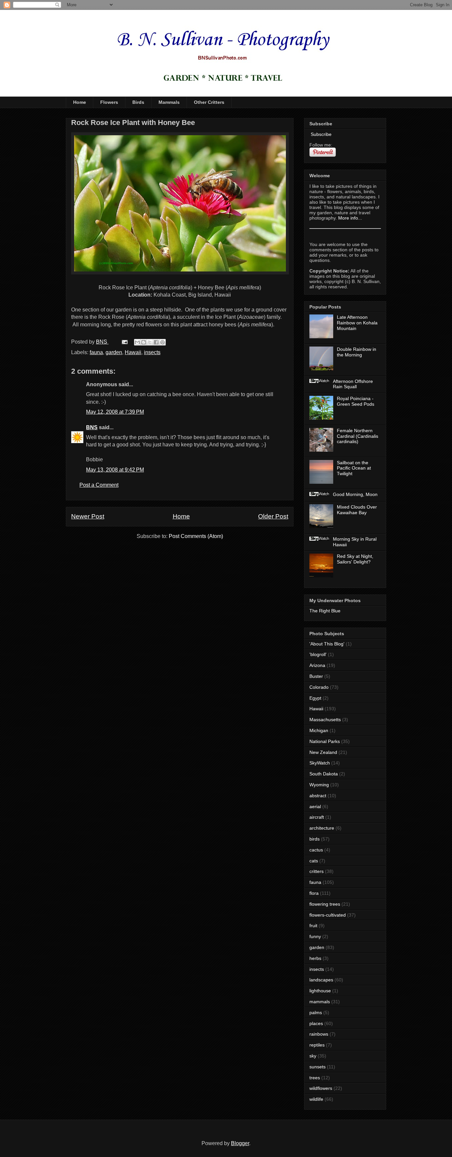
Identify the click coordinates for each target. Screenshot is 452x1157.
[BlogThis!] (143, 342)
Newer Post (87, 516)
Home (79, 102)
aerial (315, 806)
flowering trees (324, 904)
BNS (92, 427)
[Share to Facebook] (156, 342)
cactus (316, 849)
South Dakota (323, 773)
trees (314, 1077)
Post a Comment (98, 485)
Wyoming (319, 784)
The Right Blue (324, 610)
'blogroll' (318, 654)
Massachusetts (325, 719)
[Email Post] (124, 342)
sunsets (317, 1066)
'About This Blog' (326, 643)
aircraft (316, 817)
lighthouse (320, 990)
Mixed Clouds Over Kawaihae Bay (357, 509)
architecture (321, 828)
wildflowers (320, 1088)
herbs (315, 958)
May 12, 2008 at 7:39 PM (115, 412)
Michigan (318, 730)
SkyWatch (319, 762)
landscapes (321, 979)
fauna (96, 352)
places (316, 1023)
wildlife (316, 1099)
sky (312, 1055)
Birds (138, 102)
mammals (319, 1001)
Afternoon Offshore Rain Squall (353, 384)
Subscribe (320, 134)
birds (314, 839)
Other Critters (209, 102)
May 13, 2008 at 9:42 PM (115, 470)
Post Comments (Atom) (196, 536)
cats (313, 860)
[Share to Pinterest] (162, 342)
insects (152, 352)
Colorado (319, 687)
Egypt (315, 698)
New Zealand (323, 752)
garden (114, 352)
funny (315, 936)
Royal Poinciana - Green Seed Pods (355, 401)
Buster (316, 676)
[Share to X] (150, 342)
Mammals (169, 102)
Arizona (317, 665)
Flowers (109, 102)
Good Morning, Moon (355, 494)
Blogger (240, 1143)
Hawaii (133, 352)
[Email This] (137, 342)
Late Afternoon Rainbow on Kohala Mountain (357, 322)
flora (314, 893)
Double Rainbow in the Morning (356, 352)
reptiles (317, 1045)
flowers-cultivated (327, 915)
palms (315, 1012)
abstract (317, 795)
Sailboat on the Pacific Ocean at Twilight (354, 468)
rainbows (318, 1034)
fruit (313, 925)
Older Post (273, 516)
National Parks (324, 741)
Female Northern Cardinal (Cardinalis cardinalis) (357, 436)
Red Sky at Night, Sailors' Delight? (355, 559)
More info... (350, 218)
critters (316, 871)
